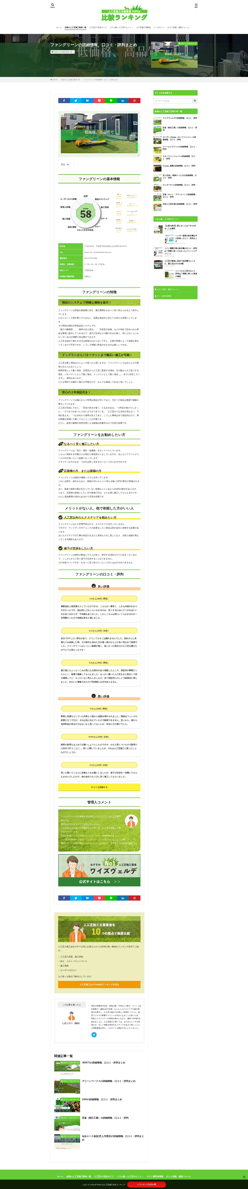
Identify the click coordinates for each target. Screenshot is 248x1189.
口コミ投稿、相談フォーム (178, 27)
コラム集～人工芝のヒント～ (121, 27)
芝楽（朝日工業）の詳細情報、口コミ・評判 (105, 1117)
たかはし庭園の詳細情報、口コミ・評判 (179, 166)
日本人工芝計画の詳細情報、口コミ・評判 (180, 204)
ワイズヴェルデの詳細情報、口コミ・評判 (180, 118)
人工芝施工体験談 (143, 27)
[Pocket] (99, 100)
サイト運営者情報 (164, 296)
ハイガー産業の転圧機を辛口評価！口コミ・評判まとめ (186, 238)
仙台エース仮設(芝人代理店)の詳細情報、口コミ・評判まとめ (113, 1138)
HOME (55, 80)
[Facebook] (64, 100)
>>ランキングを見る (145, 1184)
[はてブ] (88, 100)
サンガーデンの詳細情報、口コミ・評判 (179, 185)
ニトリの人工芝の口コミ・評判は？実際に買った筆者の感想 (186, 273)
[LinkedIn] (123, 100)
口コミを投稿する (99, 787)
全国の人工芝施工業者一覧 (75, 27)
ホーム (59, 27)
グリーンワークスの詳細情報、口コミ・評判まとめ (108, 1081)
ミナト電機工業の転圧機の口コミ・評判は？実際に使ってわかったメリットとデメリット (180, 251)
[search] (195, 100)
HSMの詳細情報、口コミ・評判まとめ (102, 1099)
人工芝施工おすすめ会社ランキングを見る (99, 984)
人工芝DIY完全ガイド (98, 27)
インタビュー (159, 27)
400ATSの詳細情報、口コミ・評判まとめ (103, 1062)
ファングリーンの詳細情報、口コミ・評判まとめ (101, 80)
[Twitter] (76, 100)
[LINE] (111, 100)
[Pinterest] (134, 100)
